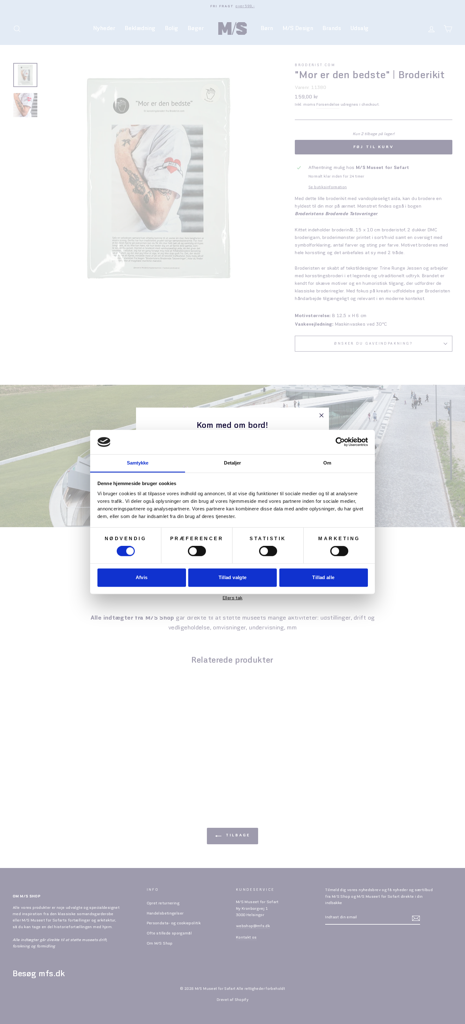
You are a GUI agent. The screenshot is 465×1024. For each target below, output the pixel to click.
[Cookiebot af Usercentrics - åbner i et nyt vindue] (340, 442)
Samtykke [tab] (138, 462)
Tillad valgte (233, 577)
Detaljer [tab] (232, 462)
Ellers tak (233, 598)
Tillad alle (323, 577)
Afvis (142, 577)
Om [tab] (327, 462)
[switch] (197, 551)
